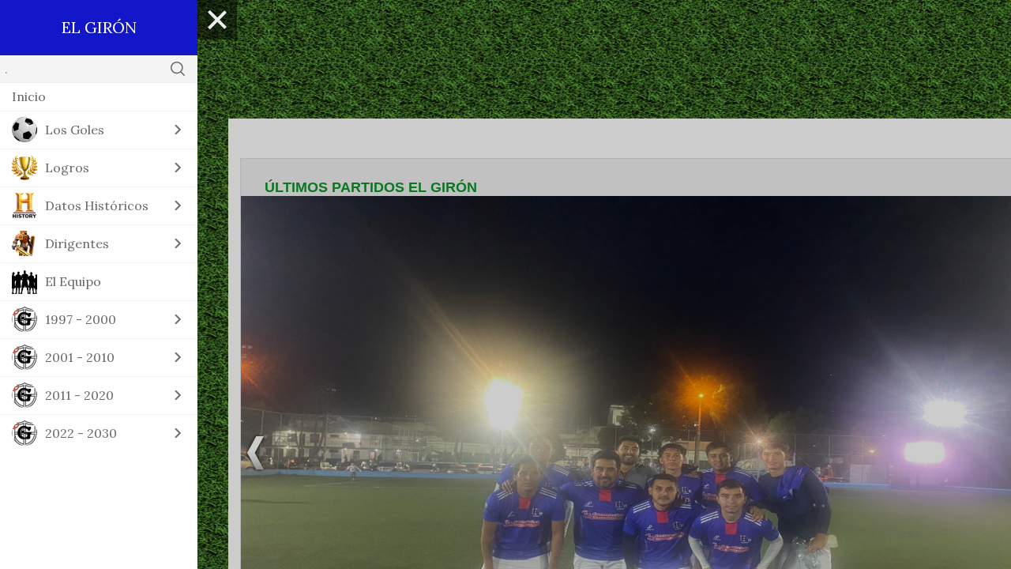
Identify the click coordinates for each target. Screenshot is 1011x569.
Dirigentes (77, 243)
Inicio (29, 96)
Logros (67, 167)
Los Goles (74, 130)
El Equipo (73, 281)
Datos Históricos (96, 205)
